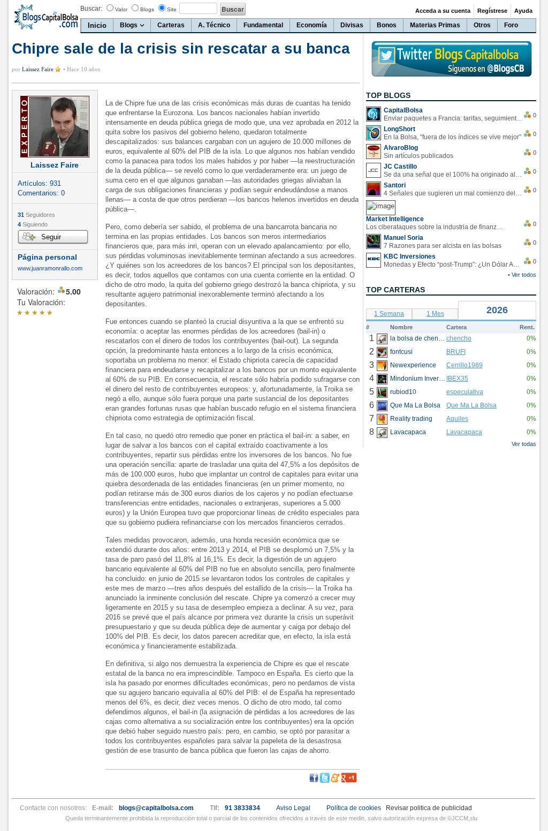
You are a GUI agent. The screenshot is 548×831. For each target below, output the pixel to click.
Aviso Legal (293, 808)
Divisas (351, 25)
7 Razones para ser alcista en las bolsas (442, 246)
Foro (511, 25)
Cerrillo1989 (464, 365)
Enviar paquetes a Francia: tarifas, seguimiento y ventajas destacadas (453, 118)
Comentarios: (41, 193)
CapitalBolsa (403, 110)
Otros (482, 25)
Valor (121, 9)
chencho (458, 338)
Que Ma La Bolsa (471, 405)
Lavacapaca (464, 432)
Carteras (171, 25)
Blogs (147, 9)
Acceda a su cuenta (442, 10)
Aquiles (457, 418)
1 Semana (389, 314)
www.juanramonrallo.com (50, 268)
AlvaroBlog (401, 148)
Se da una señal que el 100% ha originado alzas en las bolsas (453, 174)
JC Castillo (400, 166)
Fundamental (263, 25)
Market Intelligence (395, 219)
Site (172, 9)
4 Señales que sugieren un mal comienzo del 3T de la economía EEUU (453, 193)
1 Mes (435, 314)
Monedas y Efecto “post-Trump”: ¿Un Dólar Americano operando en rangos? (453, 264)
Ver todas (524, 444)
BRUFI (456, 352)
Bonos (387, 25)
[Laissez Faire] (55, 126)
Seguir (51, 237)
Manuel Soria (403, 237)
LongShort (399, 129)
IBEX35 (457, 378)
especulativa (464, 392)
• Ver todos (522, 274)
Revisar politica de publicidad (429, 808)
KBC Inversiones (410, 256)
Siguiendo (33, 224)
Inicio (97, 25)
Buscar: (91, 8)
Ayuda (523, 10)
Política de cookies (353, 808)
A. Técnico (214, 25)
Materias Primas (435, 25)
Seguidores (36, 214)
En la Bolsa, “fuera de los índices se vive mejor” (452, 137)
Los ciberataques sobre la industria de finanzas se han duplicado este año (435, 227)
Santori (395, 185)
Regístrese (492, 10)
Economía (311, 25)
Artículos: (39, 183)
